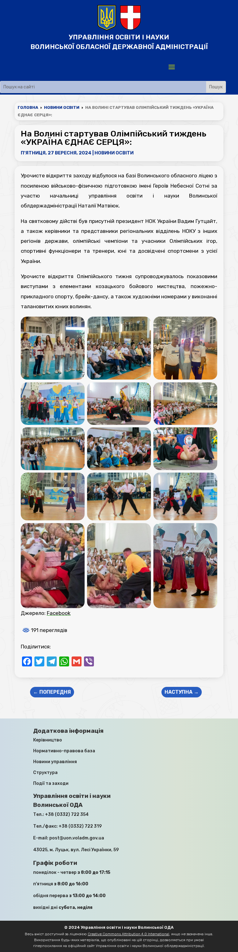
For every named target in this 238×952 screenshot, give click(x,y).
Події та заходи (50, 783)
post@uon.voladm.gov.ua (76, 838)
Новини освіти (114, 153)
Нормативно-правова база (64, 751)
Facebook (59, 613)
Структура (45, 772)
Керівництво (47, 740)
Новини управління (55, 761)
